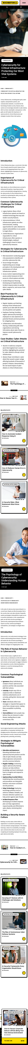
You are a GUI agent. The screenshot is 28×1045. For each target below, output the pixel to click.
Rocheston (6, 438)
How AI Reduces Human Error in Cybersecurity (14, 469)
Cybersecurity (7, 60)
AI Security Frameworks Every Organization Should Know (13, 967)
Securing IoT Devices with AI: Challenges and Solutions (12, 899)
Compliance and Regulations (13, 1012)
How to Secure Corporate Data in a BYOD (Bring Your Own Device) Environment (14, 1030)
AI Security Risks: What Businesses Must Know (10, 503)
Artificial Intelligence (11, 416)
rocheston (8, 1035)
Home (2, 88)
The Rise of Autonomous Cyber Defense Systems (13, 933)
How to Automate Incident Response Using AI (11, 435)
